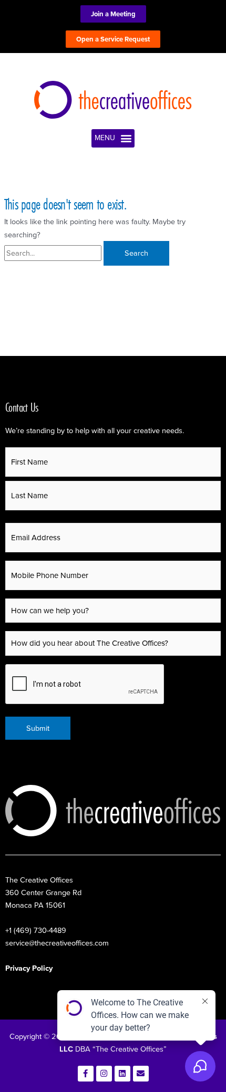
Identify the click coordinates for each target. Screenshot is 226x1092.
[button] (113, 138)
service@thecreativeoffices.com (57, 943)
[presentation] (85, 684)
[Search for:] (54, 253)
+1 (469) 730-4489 (35, 930)
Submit (37, 728)
